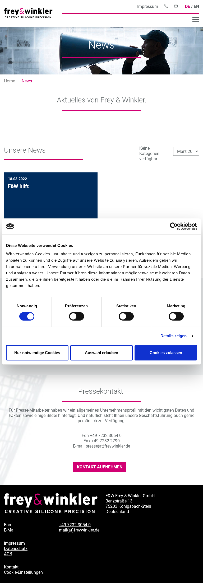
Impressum (147, 6)
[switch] (76, 316)
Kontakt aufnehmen (99, 466)
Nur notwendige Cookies (37, 352)
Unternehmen (185, 20)
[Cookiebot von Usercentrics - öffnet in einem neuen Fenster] (174, 226)
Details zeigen (173, 335)
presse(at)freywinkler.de (108, 446)
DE (187, 6)
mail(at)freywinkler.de (79, 530)
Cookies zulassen (166, 352)
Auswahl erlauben (101, 352)
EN (196, 6)
